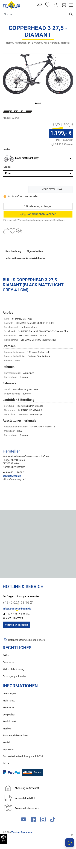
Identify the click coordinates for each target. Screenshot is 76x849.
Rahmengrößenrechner (15, 735)
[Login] (55, 5)
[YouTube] (23, 820)
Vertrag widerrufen (16, 625)
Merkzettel (8, 707)
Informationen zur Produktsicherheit (25, 258)
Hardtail (65, 42)
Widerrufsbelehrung (13, 669)
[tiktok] (52, 820)
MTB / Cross (35, 42)
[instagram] (43, 820)
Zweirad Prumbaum (22, 832)
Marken (7, 728)
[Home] (11, 4)
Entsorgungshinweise (14, 676)
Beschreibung (13, 251)
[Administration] (72, 835)
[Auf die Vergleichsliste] (6, 231)
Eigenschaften (35, 251)
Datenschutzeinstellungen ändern (26, 640)
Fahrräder (20, 42)
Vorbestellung (52, 189)
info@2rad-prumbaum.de (17, 608)
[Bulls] (24, 111)
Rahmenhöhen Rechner (40, 214)
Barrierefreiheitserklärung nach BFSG (23, 756)
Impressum (9, 749)
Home (9, 42)
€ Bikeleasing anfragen (38, 206)
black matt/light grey (27, 158)
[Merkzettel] (47, 5)
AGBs (6, 655)
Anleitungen (9, 693)
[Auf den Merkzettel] (12, 231)
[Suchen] (71, 14)
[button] (36, 103)
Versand (68, 144)
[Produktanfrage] (19, 231)
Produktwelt (9, 721)
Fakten (6, 763)
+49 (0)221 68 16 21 (18, 602)
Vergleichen (9, 714)
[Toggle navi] (71, 5)
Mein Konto (9, 700)
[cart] (63, 5)
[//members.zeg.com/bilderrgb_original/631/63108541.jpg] (38, 73)
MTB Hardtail (51, 42)
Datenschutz (10, 662)
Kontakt (7, 742)
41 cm (8, 173)
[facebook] (33, 820)
